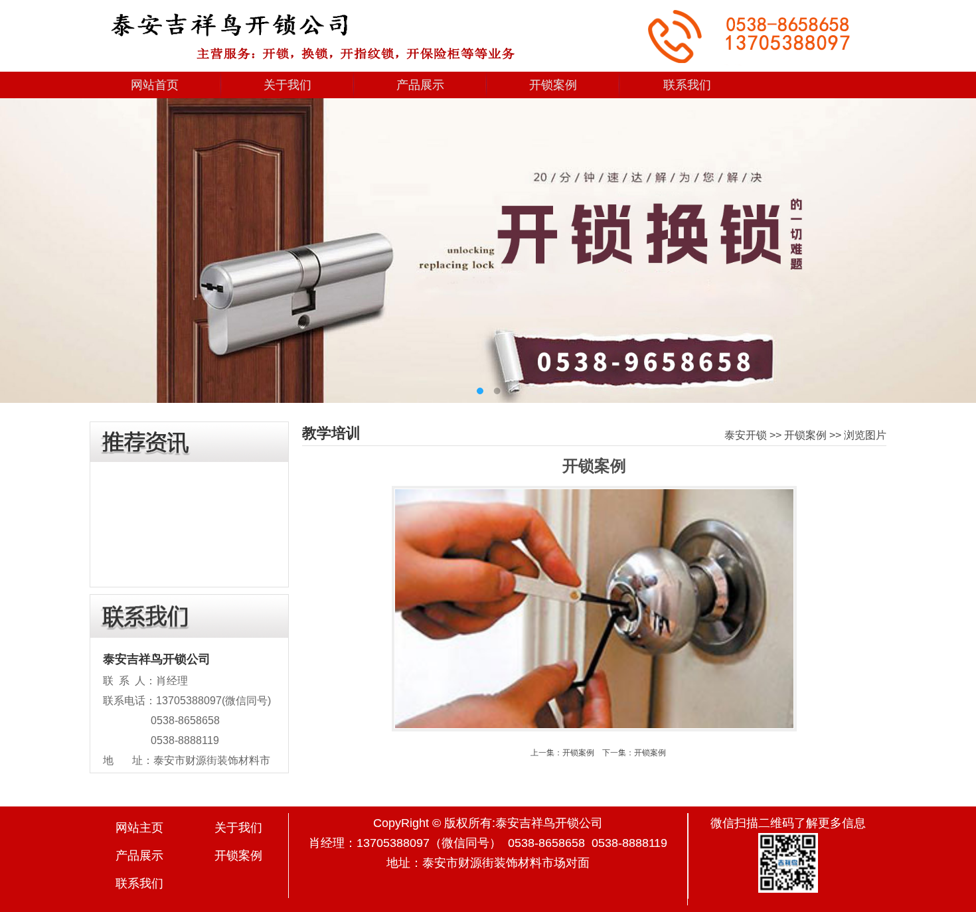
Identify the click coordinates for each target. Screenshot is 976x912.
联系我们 (687, 85)
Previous (20, 243)
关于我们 (287, 85)
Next (956, 243)
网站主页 (139, 827)
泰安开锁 (745, 435)
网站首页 (155, 85)
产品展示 (420, 85)
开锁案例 (553, 85)
